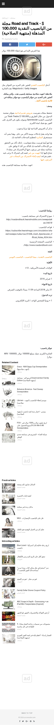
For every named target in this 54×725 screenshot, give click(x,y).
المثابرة (39, 137)
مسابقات (12, 18)
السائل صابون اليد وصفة (26, 484)
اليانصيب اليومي (16, 257)
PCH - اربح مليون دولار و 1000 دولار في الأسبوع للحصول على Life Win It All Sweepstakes (32, 425)
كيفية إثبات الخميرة (24, 496)
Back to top (27, 713)
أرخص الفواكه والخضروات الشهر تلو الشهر (33, 613)
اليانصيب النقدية (45, 257)
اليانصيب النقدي (38, 85)
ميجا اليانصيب (31, 257)
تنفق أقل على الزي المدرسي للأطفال (31, 557)
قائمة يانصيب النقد (44, 100)
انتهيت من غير (34, 153)
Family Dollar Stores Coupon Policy (31, 590)
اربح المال (5, 18)
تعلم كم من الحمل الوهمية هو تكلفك (30, 529)
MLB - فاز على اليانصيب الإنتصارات (30, 518)
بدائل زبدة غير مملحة (25, 507)
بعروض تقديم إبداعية (24, 113)
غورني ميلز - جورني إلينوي (27, 579)
